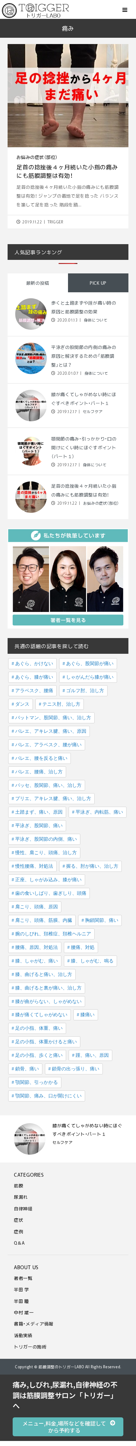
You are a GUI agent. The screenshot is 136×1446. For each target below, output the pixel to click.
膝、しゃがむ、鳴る (92, 960)
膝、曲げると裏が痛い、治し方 (48, 987)
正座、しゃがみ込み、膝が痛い (48, 879)
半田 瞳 (21, 1301)
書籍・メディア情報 (33, 1323)
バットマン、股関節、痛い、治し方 (53, 717)
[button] (68, 1426)
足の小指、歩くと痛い (39, 1055)
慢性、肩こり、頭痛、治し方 (46, 852)
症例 (18, 1231)
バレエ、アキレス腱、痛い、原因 (50, 731)
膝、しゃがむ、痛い (36, 960)
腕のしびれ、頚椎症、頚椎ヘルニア (53, 933)
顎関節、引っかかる (36, 1082)
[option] (68, 1139)
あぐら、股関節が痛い (90, 663)
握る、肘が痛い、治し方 (92, 866)
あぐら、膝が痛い (34, 677)
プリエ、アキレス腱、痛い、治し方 (53, 798)
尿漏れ (21, 1197)
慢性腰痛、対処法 (34, 866)
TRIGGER (55, 222)
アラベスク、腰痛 (34, 690)
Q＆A (19, 1243)
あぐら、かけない (34, 663)
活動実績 (23, 1335)
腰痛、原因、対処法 (36, 947)
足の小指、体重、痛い (39, 1028)
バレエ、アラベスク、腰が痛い (48, 744)
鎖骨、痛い (27, 1068)
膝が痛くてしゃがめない (41, 1014)
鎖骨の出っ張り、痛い (75, 1068)
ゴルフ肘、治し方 (85, 690)
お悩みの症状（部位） (37, 157)
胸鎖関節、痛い (101, 920)
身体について (95, 320)
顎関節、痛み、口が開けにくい (48, 1095)
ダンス (22, 704)
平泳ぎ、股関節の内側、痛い (46, 839)
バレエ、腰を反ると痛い (41, 758)
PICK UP (98, 283)
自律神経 (23, 1208)
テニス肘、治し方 (61, 704)
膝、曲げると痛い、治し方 (43, 974)
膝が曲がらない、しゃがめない (48, 1001)
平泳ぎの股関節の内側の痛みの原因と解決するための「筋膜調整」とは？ (83, 356)
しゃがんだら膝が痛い (90, 677)
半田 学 (21, 1289)
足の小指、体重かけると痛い (46, 1041)
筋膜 (18, 1185)
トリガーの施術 (30, 1346)
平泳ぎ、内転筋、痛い (99, 812)
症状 (18, 1220)
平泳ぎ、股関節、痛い (39, 825)
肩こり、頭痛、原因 (36, 906)
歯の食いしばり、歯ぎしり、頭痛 (50, 893)
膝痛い (87, 1014)
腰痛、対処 (83, 947)
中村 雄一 (24, 1312)
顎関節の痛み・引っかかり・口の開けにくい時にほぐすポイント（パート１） (84, 447)
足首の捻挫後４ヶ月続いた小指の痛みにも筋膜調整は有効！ (67, 171)
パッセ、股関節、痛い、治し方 (48, 785)
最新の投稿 (38, 283)
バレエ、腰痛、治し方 (39, 771)
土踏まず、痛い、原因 (39, 812)
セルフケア (92, 411)
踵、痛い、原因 (92, 1055)
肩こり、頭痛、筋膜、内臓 (43, 920)
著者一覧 (23, 1278)
